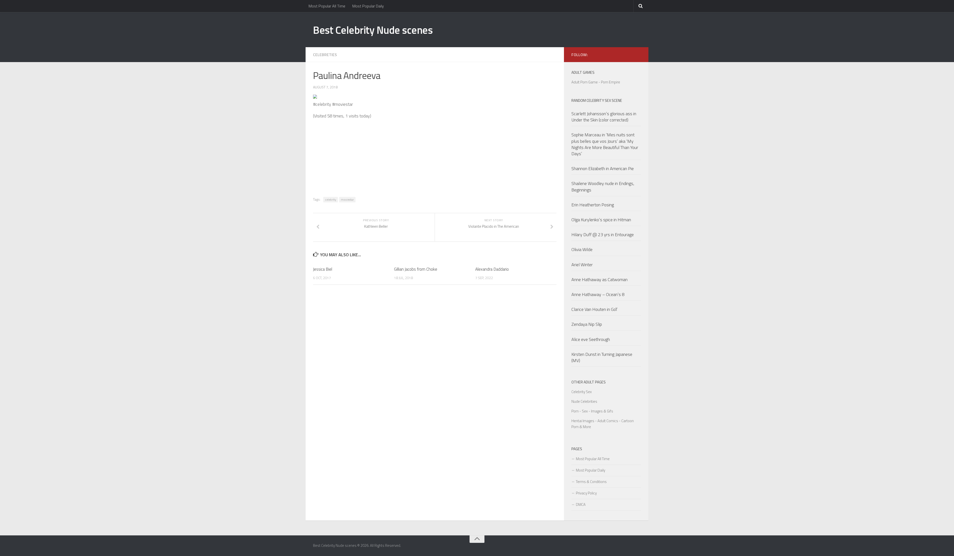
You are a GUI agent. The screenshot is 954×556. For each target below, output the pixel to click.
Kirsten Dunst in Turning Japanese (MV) (601, 357)
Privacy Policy (586, 493)
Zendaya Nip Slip (586, 324)
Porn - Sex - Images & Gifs (592, 411)
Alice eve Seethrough (590, 339)
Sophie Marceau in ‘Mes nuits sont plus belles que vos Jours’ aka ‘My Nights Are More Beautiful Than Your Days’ (604, 144)
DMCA (581, 504)
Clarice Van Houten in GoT (594, 309)
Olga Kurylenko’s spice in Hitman (601, 219)
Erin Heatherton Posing (592, 204)
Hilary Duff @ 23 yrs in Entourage (602, 234)
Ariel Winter (582, 264)
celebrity (330, 199)
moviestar (347, 199)
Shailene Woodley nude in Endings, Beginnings (602, 186)
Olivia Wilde (582, 249)
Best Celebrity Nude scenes (373, 29)
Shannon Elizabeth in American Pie (602, 168)
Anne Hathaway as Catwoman (599, 279)
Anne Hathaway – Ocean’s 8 (597, 294)
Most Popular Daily (368, 6)
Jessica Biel (322, 269)
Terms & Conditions (591, 481)
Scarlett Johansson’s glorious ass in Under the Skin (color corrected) (603, 116)
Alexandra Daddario (492, 269)
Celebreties (325, 55)
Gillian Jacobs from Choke (415, 269)
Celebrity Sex (581, 392)
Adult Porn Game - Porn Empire (595, 82)
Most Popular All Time (327, 6)
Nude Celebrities (584, 401)
